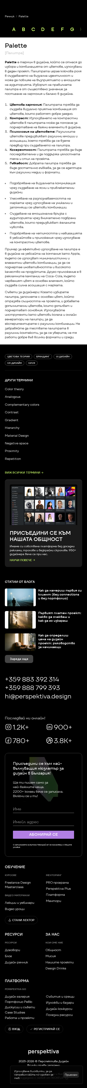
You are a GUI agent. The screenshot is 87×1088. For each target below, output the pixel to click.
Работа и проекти (19, 1018)
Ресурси (11, 942)
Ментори (53, 901)
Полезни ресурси (59, 1015)
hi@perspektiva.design (38, 696)
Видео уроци (14, 909)
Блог (8, 956)
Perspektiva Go (15, 989)
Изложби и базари (60, 1002)
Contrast (12, 412)
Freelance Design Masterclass (18, 884)
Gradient (11, 420)
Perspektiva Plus (58, 888)
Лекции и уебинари (19, 903)
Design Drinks (56, 968)
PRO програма (57, 882)
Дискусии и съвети (20, 1007)
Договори (12, 950)
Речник (9, 16)
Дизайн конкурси (59, 1009)
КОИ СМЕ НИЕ (54, 942)
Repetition (13, 459)
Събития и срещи (60, 996)
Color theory (14, 389)
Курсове (11, 875)
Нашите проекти (60, 962)
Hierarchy (12, 428)
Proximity (12, 451)
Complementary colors (22, 404)
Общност (53, 950)
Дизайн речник (16, 962)
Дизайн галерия (17, 996)
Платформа (55, 895)
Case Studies (15, 1012)
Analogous (12, 397)
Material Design (17, 435)
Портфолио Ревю (18, 1002)
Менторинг (54, 875)
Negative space (16, 443)
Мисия (51, 956)
